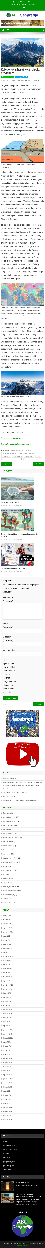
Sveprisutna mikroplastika (10, 502)
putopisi (6, 874)
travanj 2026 (7, 920)
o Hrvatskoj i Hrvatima (10, 862)
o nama (12, 4)
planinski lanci (17, 456)
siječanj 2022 (7, 1075)
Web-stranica (9, 650)
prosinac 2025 (8, 932)
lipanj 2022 (7, 1054)
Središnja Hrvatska (9, 887)
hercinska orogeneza (9, 453)
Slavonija (6, 882)
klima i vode (7, 850)
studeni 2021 (7, 1083)
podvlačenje (29, 456)
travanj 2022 (7, 1062)
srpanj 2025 (7, 940)
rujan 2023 (7, 997)
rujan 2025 (7, 936)
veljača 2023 (7, 1022)
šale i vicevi (7, 878)
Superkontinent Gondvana (12, 438)
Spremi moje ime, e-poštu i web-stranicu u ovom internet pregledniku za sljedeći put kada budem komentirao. (9, 677)
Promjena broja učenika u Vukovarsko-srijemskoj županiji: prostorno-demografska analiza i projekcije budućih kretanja (23, 785)
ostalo (5, 866)
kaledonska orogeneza (26, 453)
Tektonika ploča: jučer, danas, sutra (16, 444)
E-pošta (8, 639)
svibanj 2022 (7, 1058)
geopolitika (7, 829)
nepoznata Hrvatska (10, 858)
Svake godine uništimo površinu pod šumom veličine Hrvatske (19, 535)
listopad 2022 (8, 1038)
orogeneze (6, 456)
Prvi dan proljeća (9, 796)
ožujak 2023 (7, 1017)
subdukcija (6, 459)
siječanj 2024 (7, 981)
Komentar (8, 599)
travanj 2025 (7, 944)
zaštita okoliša (8, 903)
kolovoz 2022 (7, 1046)
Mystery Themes (22, 1245)
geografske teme (7, 77)
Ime (8, 625)
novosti (5, 1141)
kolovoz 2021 (7, 1095)
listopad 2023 (8, 993)
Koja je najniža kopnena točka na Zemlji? (8, 464)
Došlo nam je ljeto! (9, 778)
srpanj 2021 (7, 1099)
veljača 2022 (7, 1071)
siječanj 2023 (7, 1026)
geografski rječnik (9, 821)
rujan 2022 (7, 1042)
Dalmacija (6, 813)
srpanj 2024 (7, 973)
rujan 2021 (7, 1091)
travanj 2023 (7, 1013)
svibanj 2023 (7, 1009)
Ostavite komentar (33, 80)
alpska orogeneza (17, 450)
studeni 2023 (7, 989)
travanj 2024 (7, 977)
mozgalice (6, 854)
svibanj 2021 (7, 1107)
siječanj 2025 (7, 952)
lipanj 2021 (7, 1103)
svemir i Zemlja (8, 895)
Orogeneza (39, 464)
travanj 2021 (7, 1111)
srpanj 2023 (7, 1005)
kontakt (33, 4)
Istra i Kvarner (8, 842)
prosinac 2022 (8, 1030)
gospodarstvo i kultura (11, 837)
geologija (29, 450)
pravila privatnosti (22, 4)
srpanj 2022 (7, 1050)
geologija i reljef (21, 77)
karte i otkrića (8, 846)
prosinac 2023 (8, 985)
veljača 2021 (7, 1120)
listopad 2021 (8, 1087)
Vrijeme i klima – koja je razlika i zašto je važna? (19, 800)
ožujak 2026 (7, 924)
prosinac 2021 (8, 1079)
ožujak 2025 (7, 948)
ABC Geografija (18, 80)
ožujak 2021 (7, 1115)
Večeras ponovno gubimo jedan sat (15, 792)
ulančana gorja (17, 459)
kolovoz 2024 (7, 969)
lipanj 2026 (7, 915)
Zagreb (5, 899)
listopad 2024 (8, 960)
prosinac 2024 (8, 956)
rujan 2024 (7, 965)
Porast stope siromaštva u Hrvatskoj (14, 568)
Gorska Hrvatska (9, 833)
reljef (38, 456)
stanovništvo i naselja (10, 891)
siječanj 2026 (7, 928)
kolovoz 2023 (7, 1001)
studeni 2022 (7, 1034)
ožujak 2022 (7, 1066)
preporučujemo (8, 870)
